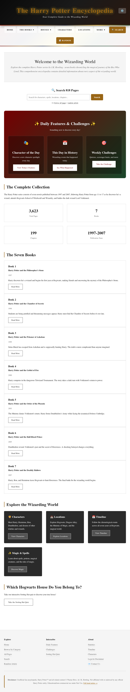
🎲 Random (65, 40)
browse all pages (60, 103)
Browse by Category (12, 649)
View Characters (17, 536)
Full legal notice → (90, 683)
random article (73, 103)
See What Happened (65, 167)
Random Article (10, 663)
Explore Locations (60, 536)
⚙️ (122, 10)
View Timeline (101, 533)
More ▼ (101, 29)
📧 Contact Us (94, 663)
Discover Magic (17, 569)
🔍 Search (117, 29)
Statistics (91, 644)
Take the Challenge (104, 164)
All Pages (8, 654)
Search (97, 97)
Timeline (91, 649)
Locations (84, 29)
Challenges (50, 649)
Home (10, 29)
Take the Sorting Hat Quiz (18, 602)
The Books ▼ (27, 29)
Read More (15, 286)
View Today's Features (26, 167)
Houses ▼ (46, 29)
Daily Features (52, 644)
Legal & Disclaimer (96, 659)
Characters (65, 29)
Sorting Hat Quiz (53, 654)
